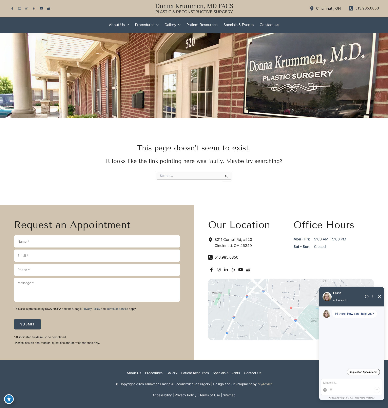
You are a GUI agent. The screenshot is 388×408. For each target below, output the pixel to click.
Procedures (153, 373)
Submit (27, 324)
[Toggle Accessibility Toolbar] (9, 399)
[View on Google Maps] (291, 309)
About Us (134, 373)
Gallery (172, 373)
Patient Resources (195, 373)
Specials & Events (226, 373)
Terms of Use (209, 395)
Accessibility (162, 395)
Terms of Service (117, 309)
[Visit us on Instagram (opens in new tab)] (19, 8)
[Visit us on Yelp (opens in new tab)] (34, 8)
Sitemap (229, 395)
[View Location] (313, 8)
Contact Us (252, 373)
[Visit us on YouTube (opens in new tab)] (41, 8)
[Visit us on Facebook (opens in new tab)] (12, 8)
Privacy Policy (91, 309)
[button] (127, 25)
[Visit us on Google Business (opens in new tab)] (48, 8)
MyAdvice (265, 384)
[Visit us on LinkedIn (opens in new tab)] (27, 8)
